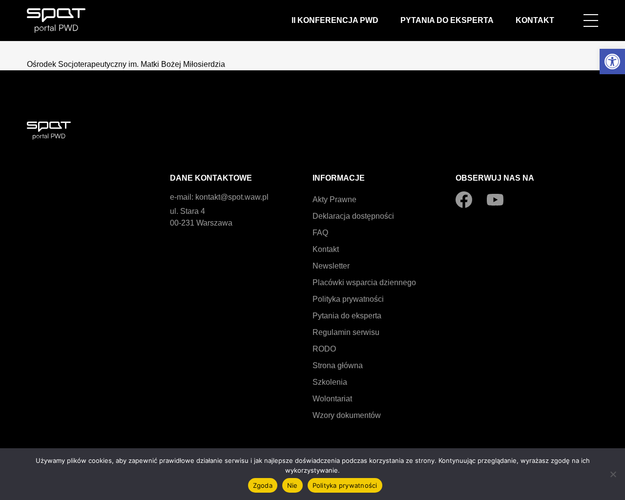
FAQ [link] (320, 233)
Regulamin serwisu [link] (345, 332)
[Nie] (613, 474)
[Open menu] (590, 20)
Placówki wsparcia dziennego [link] (364, 282)
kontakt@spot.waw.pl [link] (232, 197)
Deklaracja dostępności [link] (353, 216)
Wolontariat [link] (332, 399)
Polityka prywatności (344, 485)
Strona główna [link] (337, 365)
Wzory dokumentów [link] (346, 415)
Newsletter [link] (331, 266)
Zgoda (262, 485)
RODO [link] (324, 349)
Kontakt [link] (535, 20)
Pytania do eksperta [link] (447, 20)
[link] (612, 61)
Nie (292, 485)
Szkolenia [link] (329, 382)
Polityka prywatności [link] (348, 299)
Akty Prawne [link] (334, 199)
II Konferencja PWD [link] (335, 20)
